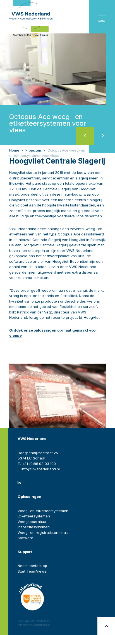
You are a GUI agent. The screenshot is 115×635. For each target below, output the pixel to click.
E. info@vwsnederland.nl (39, 469)
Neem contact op (32, 565)
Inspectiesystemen (34, 527)
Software (25, 538)
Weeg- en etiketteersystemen (43, 511)
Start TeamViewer (33, 571)
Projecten (33, 150)
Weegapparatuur (32, 521)
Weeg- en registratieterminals (43, 532)
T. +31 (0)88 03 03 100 (37, 463)
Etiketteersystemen (34, 516)
